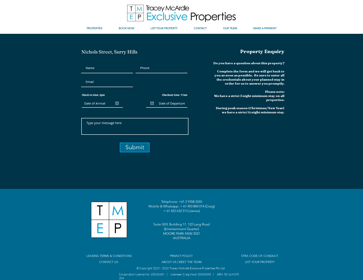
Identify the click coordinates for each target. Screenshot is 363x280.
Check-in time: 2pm (93, 95)
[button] (94, 28)
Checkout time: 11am (174, 95)
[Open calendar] (117, 103)
